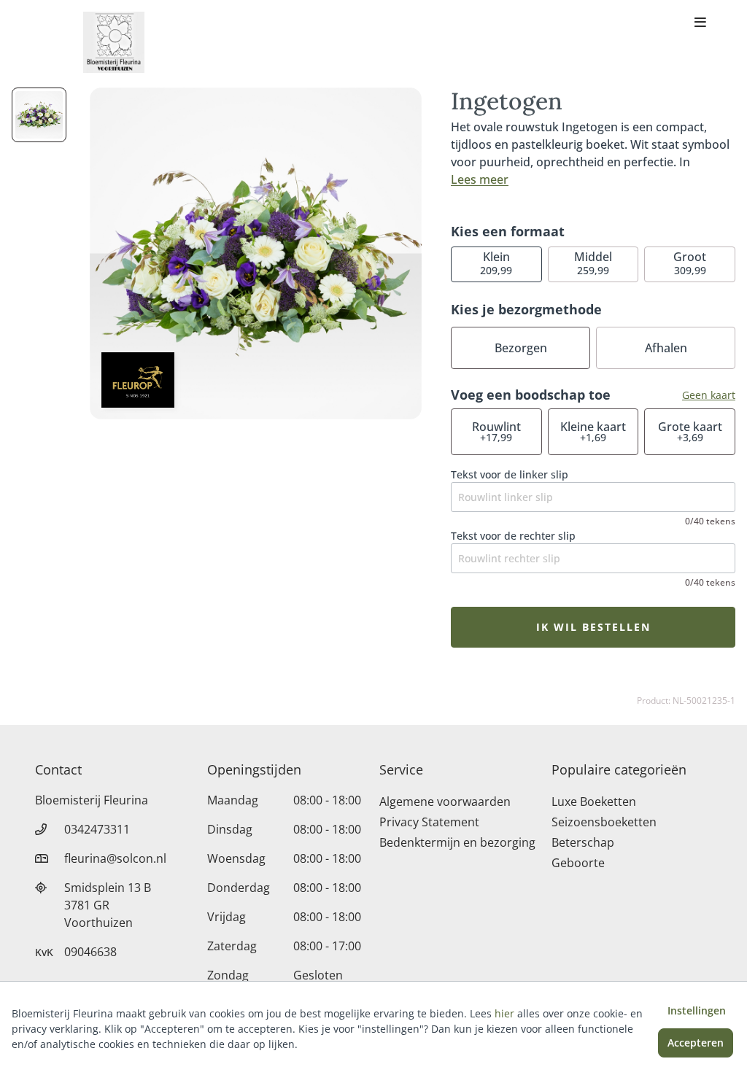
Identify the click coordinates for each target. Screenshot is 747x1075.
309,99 (689, 263)
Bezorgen (521, 348)
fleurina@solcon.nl (115, 858)
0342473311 (97, 829)
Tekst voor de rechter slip (513, 536)
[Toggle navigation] (700, 23)
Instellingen (696, 1010)
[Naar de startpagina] (114, 42)
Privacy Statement (429, 822)
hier (504, 1013)
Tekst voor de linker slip (509, 474)
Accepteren (695, 1042)
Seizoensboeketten (604, 822)
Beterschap (582, 842)
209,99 (496, 263)
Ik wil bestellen (593, 627)
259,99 (593, 263)
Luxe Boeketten (593, 801)
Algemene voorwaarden (445, 801)
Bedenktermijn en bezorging (457, 842)
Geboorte (578, 863)
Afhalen (666, 348)
